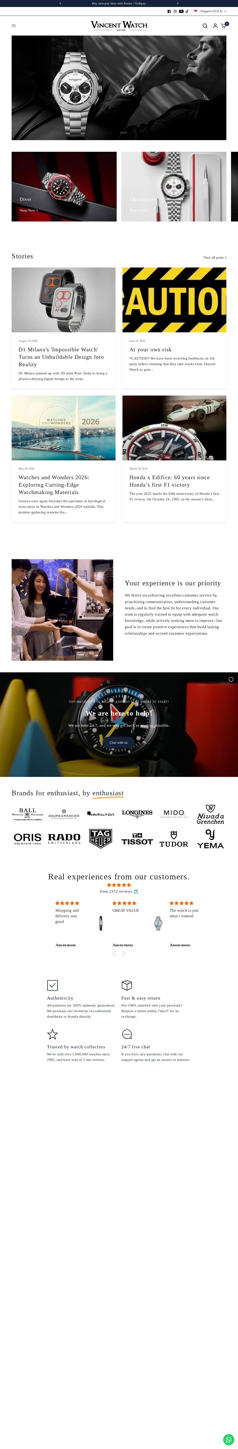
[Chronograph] (173, 186)
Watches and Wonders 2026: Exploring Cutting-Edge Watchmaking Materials (54, 484)
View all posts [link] (213, 257)
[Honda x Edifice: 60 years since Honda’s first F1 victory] (174, 428)
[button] (115, 953)
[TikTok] (187, 11)
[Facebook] (169, 11)
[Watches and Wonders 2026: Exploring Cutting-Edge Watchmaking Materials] (64, 428)
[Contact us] (228, 1439)
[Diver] (64, 186)
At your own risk (150, 350)
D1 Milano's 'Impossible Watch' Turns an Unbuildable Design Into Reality (61, 357)
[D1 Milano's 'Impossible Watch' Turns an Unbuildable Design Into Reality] (64, 299)
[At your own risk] (174, 299)
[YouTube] (181, 11)
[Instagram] (175, 11)
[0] (222, 26)
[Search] (205, 26)
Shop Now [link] (27, 210)
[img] (119, 885)
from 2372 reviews (116, 891)
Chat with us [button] (118, 742)
